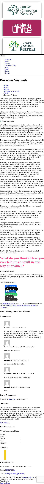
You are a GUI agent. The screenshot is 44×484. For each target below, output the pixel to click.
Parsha (14, 305)
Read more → (5, 422)
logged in (12, 399)
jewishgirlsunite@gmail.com (14, 474)
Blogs (9, 305)
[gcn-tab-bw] (22, 17)
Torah (34, 305)
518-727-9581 (10, 470)
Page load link (5, 483)
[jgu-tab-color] (22, 35)
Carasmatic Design (27, 477)
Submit (3, 443)
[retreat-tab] (22, 53)
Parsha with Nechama (24, 305)
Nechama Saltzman (8, 303)
